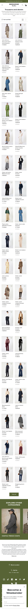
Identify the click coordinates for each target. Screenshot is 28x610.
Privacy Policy (16, 605)
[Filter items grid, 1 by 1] (25, 20)
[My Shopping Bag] (25, 5)
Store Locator (15, 565)
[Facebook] (12, 579)
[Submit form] (23, 602)
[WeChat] (12, 583)
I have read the (12, 605)
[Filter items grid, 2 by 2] (22, 20)
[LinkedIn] (16, 583)
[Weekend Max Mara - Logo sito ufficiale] (14, 5)
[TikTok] (8, 579)
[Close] (24, 587)
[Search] (22, 5)
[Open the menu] (2, 5)
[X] (24, 579)
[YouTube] (16, 579)
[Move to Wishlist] (11, 25)
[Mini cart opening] (27, 4)
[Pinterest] (20, 579)
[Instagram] (4, 579)
